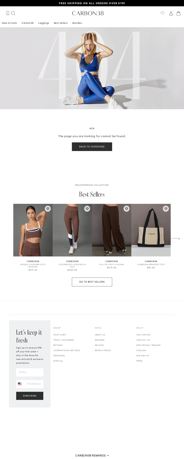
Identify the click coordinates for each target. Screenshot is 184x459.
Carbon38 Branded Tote (151, 264)
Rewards (99, 340)
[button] (92, 455)
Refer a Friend (103, 350)
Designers (59, 355)
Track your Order (63, 340)
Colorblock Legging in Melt (72, 265)
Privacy (170, 434)
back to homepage (92, 146)
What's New (59, 335)
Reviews (99, 345)
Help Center (143, 335)
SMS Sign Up (142, 355)
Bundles (77, 22)
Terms (158, 434)
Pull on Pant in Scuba (111, 264)
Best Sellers (61, 22)
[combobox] (20, 384)
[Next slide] (175, 237)
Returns (58, 345)
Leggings (43, 22)
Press (139, 361)
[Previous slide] (8, 237)
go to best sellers (92, 281)
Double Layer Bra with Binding (33, 265)
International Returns (66, 350)
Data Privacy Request (148, 345)
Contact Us (143, 340)
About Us (100, 335)
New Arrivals (9, 22)
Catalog (141, 350)
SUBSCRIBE (30, 395)
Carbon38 (28, 22)
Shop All (58, 361)
